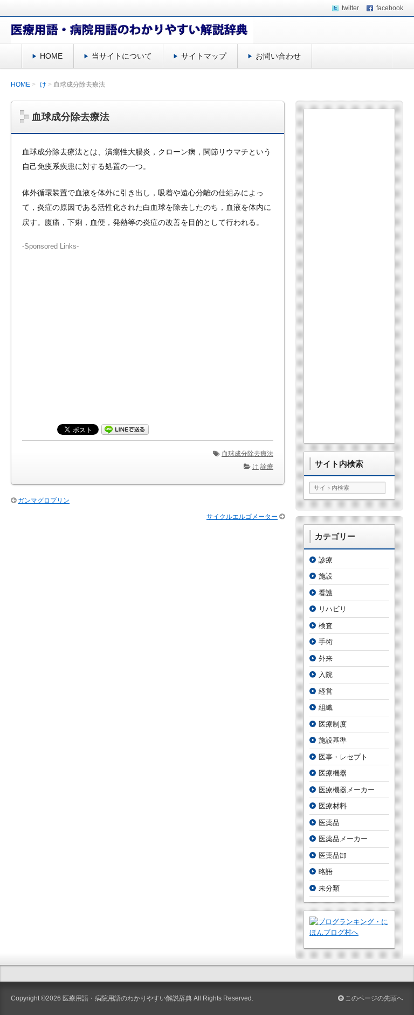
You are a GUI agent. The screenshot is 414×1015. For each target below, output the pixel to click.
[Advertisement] (147, 327)
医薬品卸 (333, 855)
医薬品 (329, 823)
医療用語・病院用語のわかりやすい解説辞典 (127, 998)
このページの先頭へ (373, 998)
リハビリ (333, 609)
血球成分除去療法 (247, 453)
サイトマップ (203, 56)
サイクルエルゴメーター (242, 516)
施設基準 (333, 740)
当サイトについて (122, 56)
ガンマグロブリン (44, 500)
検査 (326, 626)
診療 (266, 466)
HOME (51, 56)
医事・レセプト (343, 757)
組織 (326, 707)
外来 (326, 658)
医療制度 (333, 724)
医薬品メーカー (343, 839)
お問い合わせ (278, 56)
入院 (326, 675)
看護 (326, 593)
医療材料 (333, 806)
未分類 (329, 888)
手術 (326, 642)
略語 (326, 872)
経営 (326, 691)
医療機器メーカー (347, 790)
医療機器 (333, 773)
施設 (326, 576)
